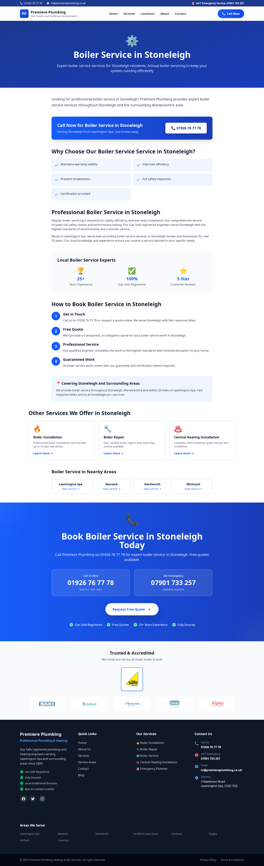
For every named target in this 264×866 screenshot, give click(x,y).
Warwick (63, 833)
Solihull (24, 840)
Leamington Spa (30, 833)
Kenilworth (102, 833)
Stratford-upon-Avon (145, 833)
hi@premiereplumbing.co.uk (221, 770)
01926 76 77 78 (91, 582)
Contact (180, 14)
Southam (176, 833)
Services (129, 14)
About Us (84, 749)
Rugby (213, 833)
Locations (148, 14)
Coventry (63, 840)
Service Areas (87, 762)
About (164, 14)
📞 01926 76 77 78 (186, 128)
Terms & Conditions (232, 860)
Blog (81, 775)
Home (113, 14)
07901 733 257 (173, 582)
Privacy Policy (208, 860)
